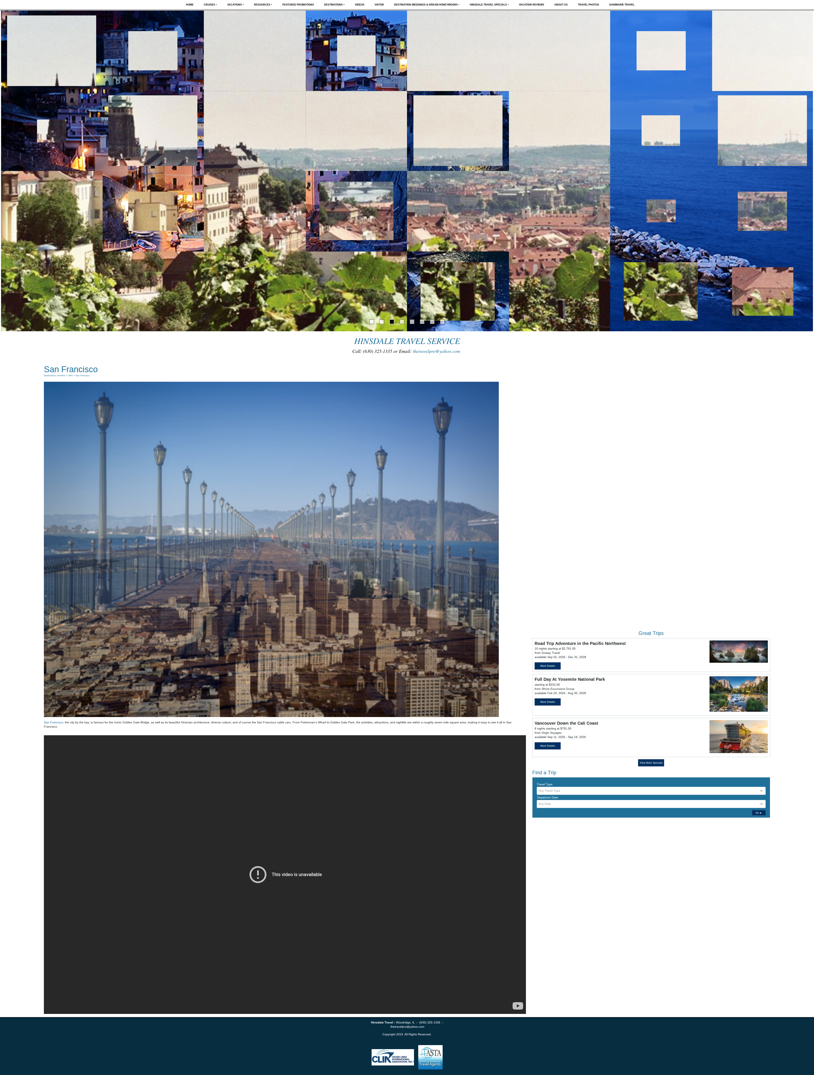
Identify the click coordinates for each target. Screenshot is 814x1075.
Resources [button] (262, 4)
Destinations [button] (333, 4)
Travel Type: (545, 784)
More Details (547, 665)
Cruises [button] (209, 4)
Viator (379, 4)
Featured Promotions (298, 4)
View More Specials (651, 762)
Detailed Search (547, 812)
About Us (561, 4)
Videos (359, 4)
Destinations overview (54, 375)
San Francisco (53, 722)
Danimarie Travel (621, 4)
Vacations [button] (234, 4)
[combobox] (651, 791)
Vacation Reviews (531, 4)
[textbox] (651, 790)
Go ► (758, 812)
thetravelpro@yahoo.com (437, 351)
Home (190, 4)
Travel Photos (588, 4)
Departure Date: (548, 797)
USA (70, 375)
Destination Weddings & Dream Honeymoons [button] (426, 4)
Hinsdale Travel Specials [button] (488, 4)
